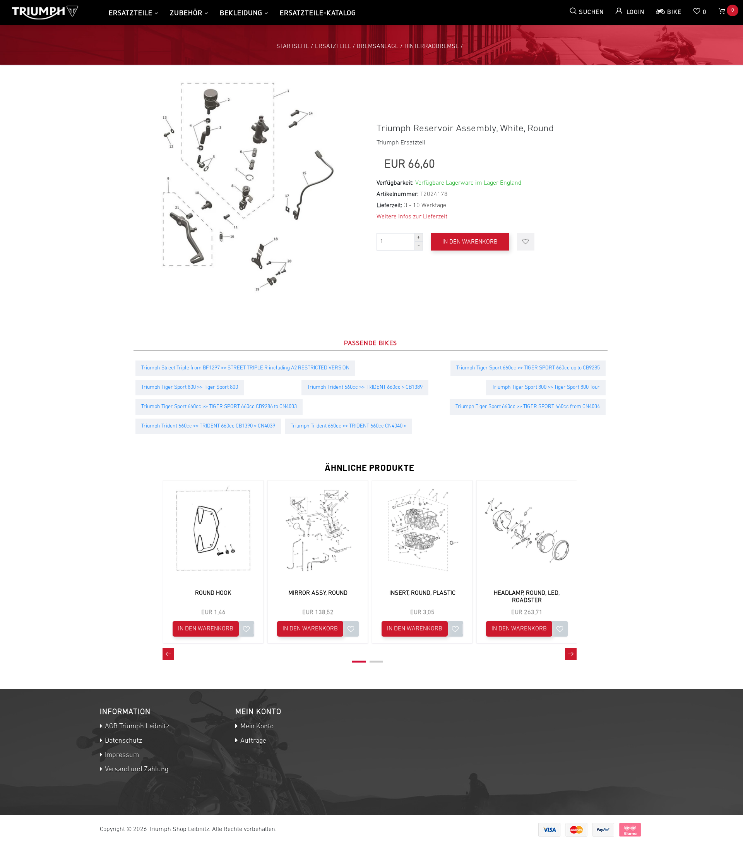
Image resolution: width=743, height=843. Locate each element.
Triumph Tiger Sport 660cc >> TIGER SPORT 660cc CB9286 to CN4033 (219, 407)
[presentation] (168, 654)
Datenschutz (122, 741)
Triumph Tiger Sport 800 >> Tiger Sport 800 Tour (546, 387)
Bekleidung (241, 13)
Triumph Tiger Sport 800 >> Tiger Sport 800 (189, 387)
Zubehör (186, 13)
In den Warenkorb (470, 242)
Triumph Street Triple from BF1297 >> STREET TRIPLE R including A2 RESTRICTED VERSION (245, 368)
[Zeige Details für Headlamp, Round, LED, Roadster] (527, 530)
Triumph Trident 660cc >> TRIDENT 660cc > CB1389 (365, 387)
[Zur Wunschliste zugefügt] (525, 242)
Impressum (121, 755)
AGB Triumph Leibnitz (136, 726)
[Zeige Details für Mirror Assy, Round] (318, 530)
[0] (721, 12)
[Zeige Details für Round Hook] (213, 530)
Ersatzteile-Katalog (318, 13)
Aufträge (252, 741)
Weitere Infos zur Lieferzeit (412, 217)
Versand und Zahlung (135, 769)
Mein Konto (256, 726)
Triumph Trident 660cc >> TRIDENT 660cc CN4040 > (348, 426)
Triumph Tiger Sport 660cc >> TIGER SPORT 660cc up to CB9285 (528, 368)
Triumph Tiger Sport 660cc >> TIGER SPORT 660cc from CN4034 (527, 407)
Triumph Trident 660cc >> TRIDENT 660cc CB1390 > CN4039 (208, 426)
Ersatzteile (130, 13)
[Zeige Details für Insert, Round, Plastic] (422, 530)
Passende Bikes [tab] (370, 343)
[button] (359, 662)
